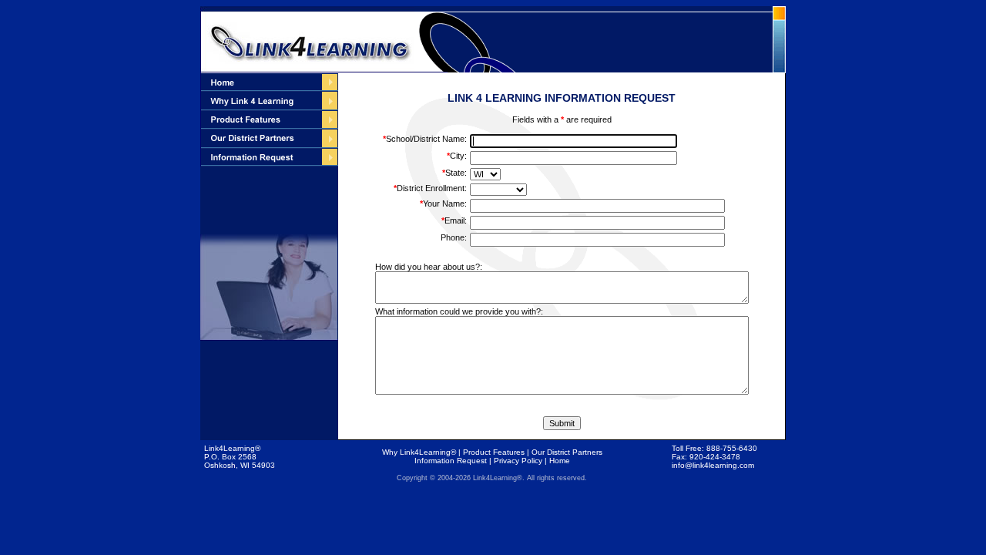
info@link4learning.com (713, 465)
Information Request (450, 460)
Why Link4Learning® (419, 452)
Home (559, 460)
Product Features (494, 452)
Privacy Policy (518, 460)
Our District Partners (567, 452)
